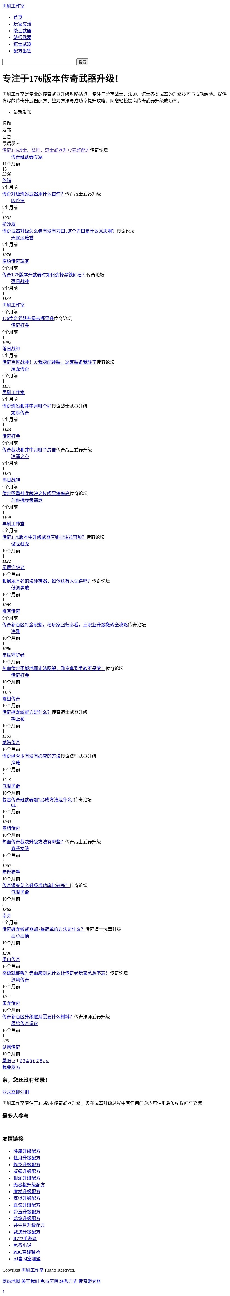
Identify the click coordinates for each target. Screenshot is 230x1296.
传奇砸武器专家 (27, 157)
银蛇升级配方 (26, 1178)
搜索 (82, 62)
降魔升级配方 (26, 1151)
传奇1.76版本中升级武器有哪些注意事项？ (44, 537)
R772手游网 (25, 1238)
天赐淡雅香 (22, 237)
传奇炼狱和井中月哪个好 (27, 406)
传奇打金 (20, 325)
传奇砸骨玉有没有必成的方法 (31, 756)
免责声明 (49, 1281)
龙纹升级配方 (26, 1218)
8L (13, 805)
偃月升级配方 (26, 1157)
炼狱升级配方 (26, 1198)
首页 (17, 17)
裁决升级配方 (26, 1232)
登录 (6, 1092)
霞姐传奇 (11, 698)
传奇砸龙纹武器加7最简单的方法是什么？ (43, 929)
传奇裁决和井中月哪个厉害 (29, 449)
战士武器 (22, 30)
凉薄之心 (20, 456)
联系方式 (68, 1281)
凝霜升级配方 (26, 1171)
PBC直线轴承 (26, 1252)
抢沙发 (9, 224)
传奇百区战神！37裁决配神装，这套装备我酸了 (49, 362)
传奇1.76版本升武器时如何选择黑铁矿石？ (44, 274)
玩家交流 (22, 24)
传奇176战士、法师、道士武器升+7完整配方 (46, 150)
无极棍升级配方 (29, 1184)
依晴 (6, 180)
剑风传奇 (20, 979)
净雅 (15, 631)
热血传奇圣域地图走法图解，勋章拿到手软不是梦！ (53, 668)
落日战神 (20, 281)
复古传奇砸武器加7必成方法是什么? (38, 799)
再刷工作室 (13, 6)
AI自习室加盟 (27, 1258)
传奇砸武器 (90, 1281)
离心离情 (20, 936)
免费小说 (22, 1245)
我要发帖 (11, 1067)
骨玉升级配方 (26, 1211)
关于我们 (30, 1281)
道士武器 (22, 44)
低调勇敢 (20, 587)
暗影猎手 (11, 872)
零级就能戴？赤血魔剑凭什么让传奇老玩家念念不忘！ (56, 973)
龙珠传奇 (20, 412)
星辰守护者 (13, 567)
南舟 (6, 915)
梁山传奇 (11, 959)
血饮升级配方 (26, 1205)
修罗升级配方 (26, 1164)
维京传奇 (11, 611)
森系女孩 (20, 848)
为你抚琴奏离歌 (27, 500)
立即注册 (20, 1092)
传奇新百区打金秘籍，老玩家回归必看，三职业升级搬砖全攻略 (65, 624)
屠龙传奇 (20, 369)
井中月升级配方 (29, 1225)
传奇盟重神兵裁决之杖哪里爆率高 (36, 493)
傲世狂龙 (20, 544)
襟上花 (18, 719)
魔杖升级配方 (26, 1191)
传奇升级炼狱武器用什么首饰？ (33, 194)
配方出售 (22, 51)
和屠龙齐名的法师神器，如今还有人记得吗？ (47, 581)
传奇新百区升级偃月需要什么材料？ (38, 1016)
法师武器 (22, 37)
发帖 (6, 1060)
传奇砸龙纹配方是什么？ (27, 712)
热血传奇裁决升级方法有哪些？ (33, 841)
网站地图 (11, 1281)
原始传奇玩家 (15, 261)
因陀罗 (18, 200)
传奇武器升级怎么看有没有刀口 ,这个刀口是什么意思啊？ (59, 231)
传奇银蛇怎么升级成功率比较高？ (36, 885)
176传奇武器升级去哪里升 (28, 318)
